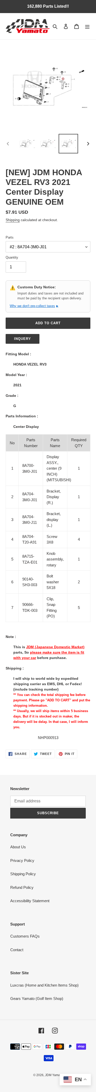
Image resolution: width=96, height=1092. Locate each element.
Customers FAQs (25, 936)
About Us (18, 847)
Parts (10, 237)
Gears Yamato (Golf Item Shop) (36, 998)
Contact (16, 950)
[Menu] (87, 26)
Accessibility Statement (29, 901)
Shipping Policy (23, 874)
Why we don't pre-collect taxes (34, 306)
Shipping (13, 220)
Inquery (22, 339)
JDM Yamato (54, 1075)
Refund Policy (22, 887)
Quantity (12, 257)
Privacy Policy (22, 860)
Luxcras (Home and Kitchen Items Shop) (44, 985)
